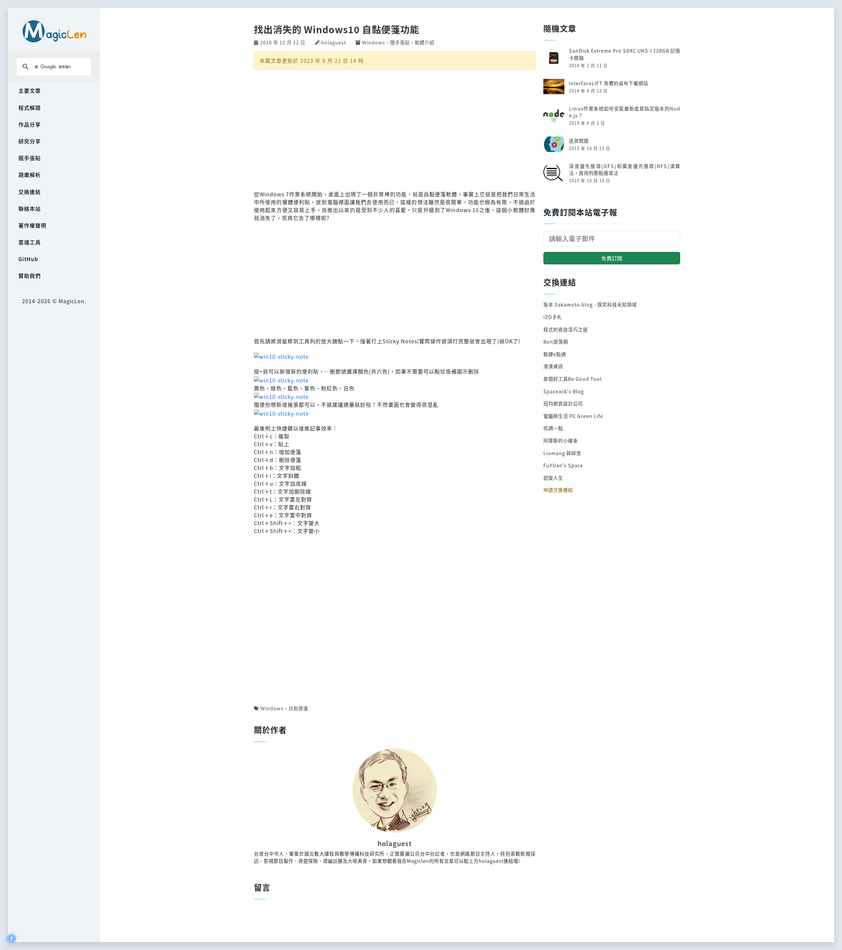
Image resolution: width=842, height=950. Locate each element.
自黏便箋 (298, 708)
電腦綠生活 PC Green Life (573, 415)
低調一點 (553, 428)
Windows (373, 42)
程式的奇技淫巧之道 (565, 329)
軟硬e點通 (554, 354)
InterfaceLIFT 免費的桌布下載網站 (608, 83)
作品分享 (29, 124)
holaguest (333, 42)
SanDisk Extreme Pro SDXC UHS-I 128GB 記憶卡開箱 (624, 54)
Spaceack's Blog (563, 391)
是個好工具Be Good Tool (572, 378)
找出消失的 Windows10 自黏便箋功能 (336, 29)
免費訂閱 (611, 258)
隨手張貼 (29, 158)
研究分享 (29, 141)
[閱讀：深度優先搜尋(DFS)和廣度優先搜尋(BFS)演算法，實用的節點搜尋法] (553, 172)
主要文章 (29, 90)
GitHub (28, 259)
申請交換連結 (558, 489)
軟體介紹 (424, 42)
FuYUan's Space (563, 465)
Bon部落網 (555, 341)
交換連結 (29, 192)
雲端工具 (29, 242)
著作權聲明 (32, 225)
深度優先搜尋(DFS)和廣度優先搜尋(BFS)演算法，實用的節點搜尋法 (624, 169)
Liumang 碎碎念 (562, 453)
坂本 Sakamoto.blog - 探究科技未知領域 (590, 304)
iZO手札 (552, 316)
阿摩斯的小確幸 (560, 440)
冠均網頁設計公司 (563, 403)
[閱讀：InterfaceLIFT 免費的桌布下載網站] (553, 86)
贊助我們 (29, 276)
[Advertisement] (394, 129)
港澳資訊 (553, 366)
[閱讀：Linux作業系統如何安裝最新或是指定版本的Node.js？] (553, 114)
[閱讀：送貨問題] (553, 143)
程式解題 (29, 107)
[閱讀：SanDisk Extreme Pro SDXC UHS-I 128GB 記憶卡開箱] (553, 57)
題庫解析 (29, 175)
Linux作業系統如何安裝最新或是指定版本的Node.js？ (624, 112)
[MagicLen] (54, 31)
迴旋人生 (553, 477)
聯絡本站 (29, 208)
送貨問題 (579, 140)
